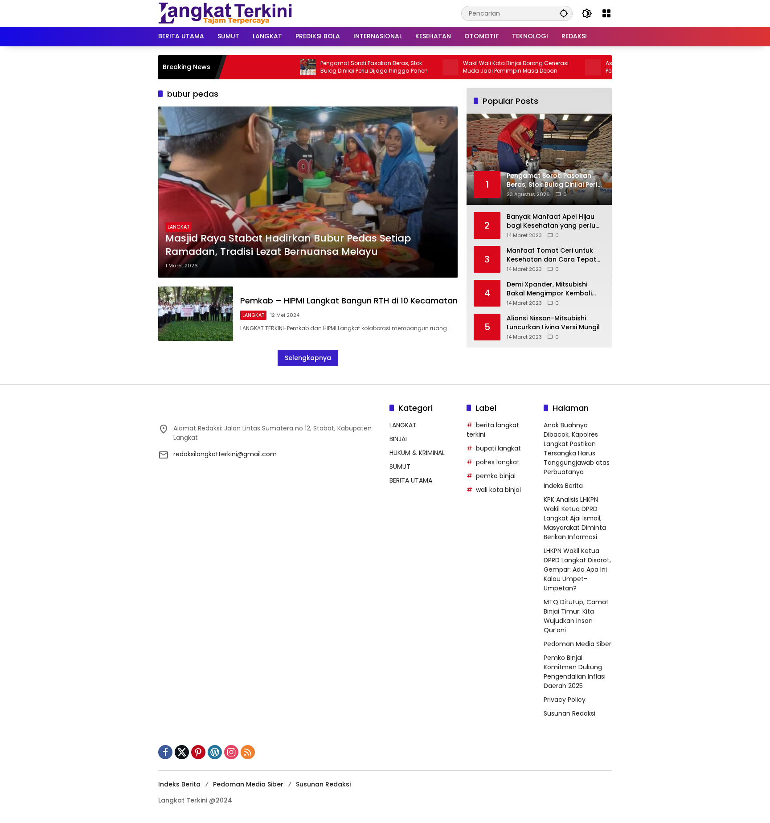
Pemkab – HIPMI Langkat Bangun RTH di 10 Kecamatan (349, 300)
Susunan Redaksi (569, 713)
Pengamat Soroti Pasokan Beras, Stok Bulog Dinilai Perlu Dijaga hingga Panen (343, 67)
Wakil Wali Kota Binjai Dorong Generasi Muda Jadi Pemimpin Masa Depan (485, 67)
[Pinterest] (198, 752)
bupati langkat (498, 448)
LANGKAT (178, 226)
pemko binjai (496, 475)
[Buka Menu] (606, 13)
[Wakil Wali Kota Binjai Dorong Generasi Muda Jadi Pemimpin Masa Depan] (420, 67)
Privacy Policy (565, 699)
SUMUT (399, 466)
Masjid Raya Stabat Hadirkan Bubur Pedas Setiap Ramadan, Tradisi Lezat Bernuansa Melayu (288, 245)
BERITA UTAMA (410, 480)
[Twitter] (182, 752)
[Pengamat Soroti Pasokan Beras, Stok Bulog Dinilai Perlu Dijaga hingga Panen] (278, 67)
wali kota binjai (498, 489)
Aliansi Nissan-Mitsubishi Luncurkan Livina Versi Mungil (553, 323)
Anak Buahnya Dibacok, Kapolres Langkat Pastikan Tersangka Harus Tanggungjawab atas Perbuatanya (577, 448)
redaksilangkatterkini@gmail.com (225, 454)
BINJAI (398, 438)
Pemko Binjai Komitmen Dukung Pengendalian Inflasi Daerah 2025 (575, 671)
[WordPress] (215, 752)
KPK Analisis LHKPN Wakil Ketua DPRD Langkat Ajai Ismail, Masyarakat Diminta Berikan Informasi (575, 518)
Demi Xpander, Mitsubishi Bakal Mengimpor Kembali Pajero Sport (549, 289)
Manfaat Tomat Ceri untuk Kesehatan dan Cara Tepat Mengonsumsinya (551, 255)
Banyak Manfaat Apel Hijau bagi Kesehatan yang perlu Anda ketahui (551, 221)
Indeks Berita (563, 485)
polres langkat (498, 462)
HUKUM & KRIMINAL (417, 452)
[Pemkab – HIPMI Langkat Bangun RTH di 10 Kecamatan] (195, 313)
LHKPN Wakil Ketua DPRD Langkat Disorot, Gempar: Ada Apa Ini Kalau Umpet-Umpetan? (577, 569)
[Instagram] (231, 752)
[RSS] (248, 752)
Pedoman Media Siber (577, 643)
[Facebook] (165, 752)
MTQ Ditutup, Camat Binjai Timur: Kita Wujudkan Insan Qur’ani (576, 616)
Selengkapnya (308, 357)
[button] (564, 13)
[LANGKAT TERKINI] (225, 12)
